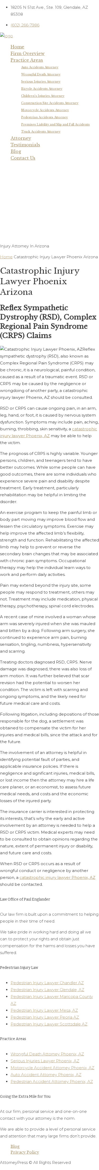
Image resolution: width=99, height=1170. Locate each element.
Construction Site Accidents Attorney (49, 103)
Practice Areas (27, 60)
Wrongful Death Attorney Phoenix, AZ (47, 1053)
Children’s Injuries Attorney (42, 96)
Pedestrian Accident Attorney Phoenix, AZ (52, 1081)
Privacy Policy (25, 1152)
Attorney (21, 138)
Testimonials (25, 144)
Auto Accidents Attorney (39, 67)
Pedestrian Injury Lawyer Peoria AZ (45, 1017)
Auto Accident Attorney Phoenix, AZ (46, 1074)
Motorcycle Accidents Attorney (45, 110)
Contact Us (23, 158)
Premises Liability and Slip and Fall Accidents (55, 124)
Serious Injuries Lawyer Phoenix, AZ (45, 1060)
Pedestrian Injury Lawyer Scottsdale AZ (49, 1024)
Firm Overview (28, 53)
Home (17, 46)
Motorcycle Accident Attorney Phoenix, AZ (52, 1067)
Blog (16, 151)
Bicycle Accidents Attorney (41, 89)
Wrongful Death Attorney (40, 74)
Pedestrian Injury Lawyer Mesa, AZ (44, 1010)
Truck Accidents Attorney (40, 131)
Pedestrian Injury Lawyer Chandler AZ (47, 982)
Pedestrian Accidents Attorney (44, 117)
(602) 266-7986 (25, 25)
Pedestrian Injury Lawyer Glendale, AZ (47, 989)
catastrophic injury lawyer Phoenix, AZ (57, 877)
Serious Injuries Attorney (40, 81)
